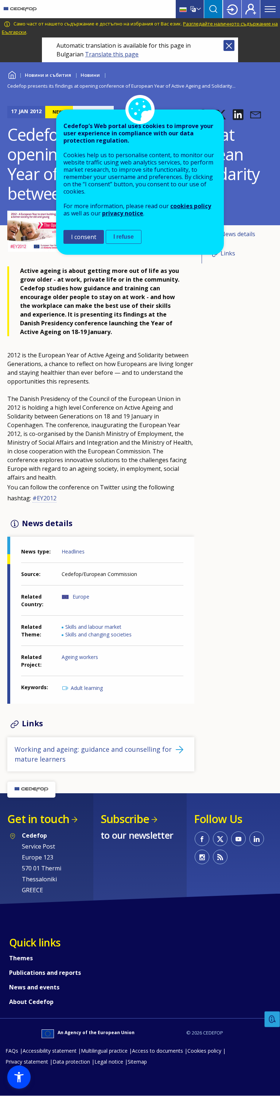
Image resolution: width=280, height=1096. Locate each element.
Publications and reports (45, 973)
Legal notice (108, 1061)
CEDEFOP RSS (220, 857)
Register (251, 9)
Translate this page (112, 54)
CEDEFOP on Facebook (202, 838)
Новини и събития (48, 75)
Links (228, 253)
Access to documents (157, 1050)
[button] (238, 114)
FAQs (11, 1050)
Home (11, 74)
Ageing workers (80, 657)
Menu (270, 9)
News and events (34, 987)
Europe (81, 596)
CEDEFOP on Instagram (202, 857)
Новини (90, 75)
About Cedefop (31, 1002)
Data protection (71, 1061)
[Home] (20, 9)
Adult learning (87, 687)
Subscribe (125, 818)
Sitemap (137, 1061)
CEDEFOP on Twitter (220, 838)
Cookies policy (204, 1050)
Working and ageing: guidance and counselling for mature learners (93, 754)
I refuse (123, 237)
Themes (21, 958)
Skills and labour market (93, 626)
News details (238, 234)
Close (228, 45)
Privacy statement (26, 1061)
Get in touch (38, 818)
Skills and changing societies (98, 634)
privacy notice (122, 213)
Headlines (73, 551)
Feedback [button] (272, 1019)
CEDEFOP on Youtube (238, 838)
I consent (83, 237)
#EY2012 (44, 498)
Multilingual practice (104, 1050)
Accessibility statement (50, 1050)
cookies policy (190, 206)
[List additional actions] (198, 9)
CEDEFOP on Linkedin (256, 838)
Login (232, 9)
